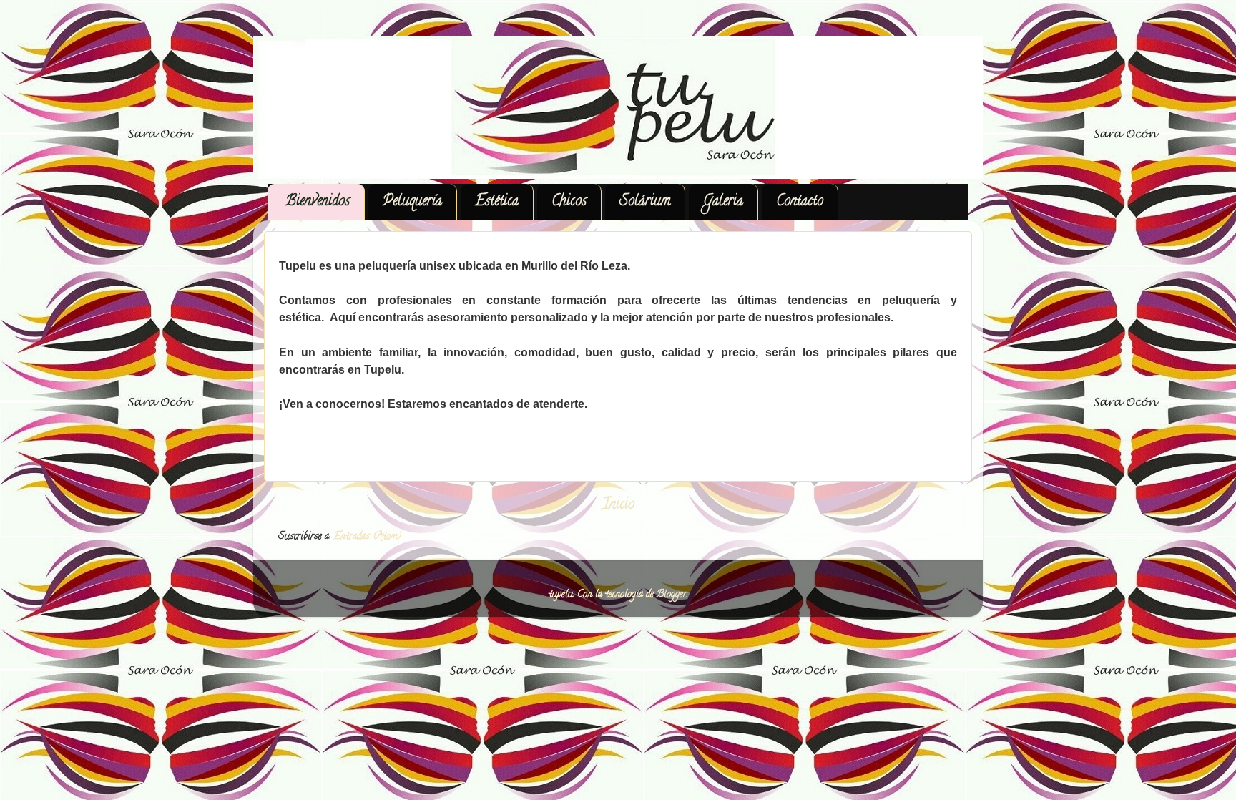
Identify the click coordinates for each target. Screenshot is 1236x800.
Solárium (644, 202)
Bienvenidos (317, 202)
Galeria (723, 202)
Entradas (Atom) (367, 537)
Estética (497, 202)
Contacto (799, 202)
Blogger (672, 595)
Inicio (618, 505)
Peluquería (412, 202)
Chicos (569, 202)
